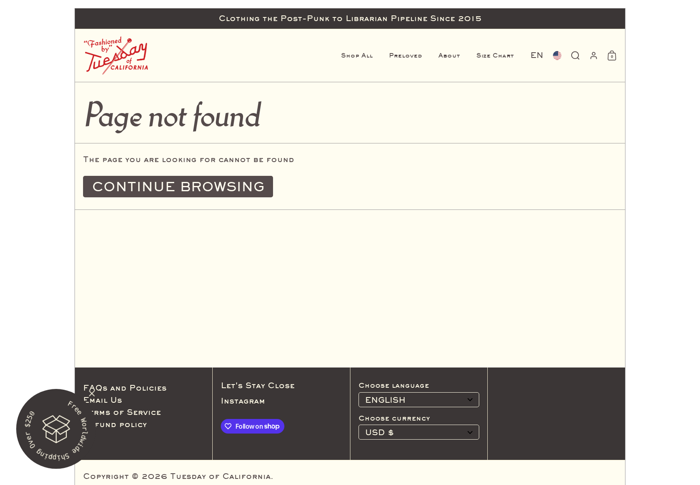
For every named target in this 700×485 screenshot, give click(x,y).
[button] (536, 55)
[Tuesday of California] (116, 55)
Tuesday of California (220, 476)
